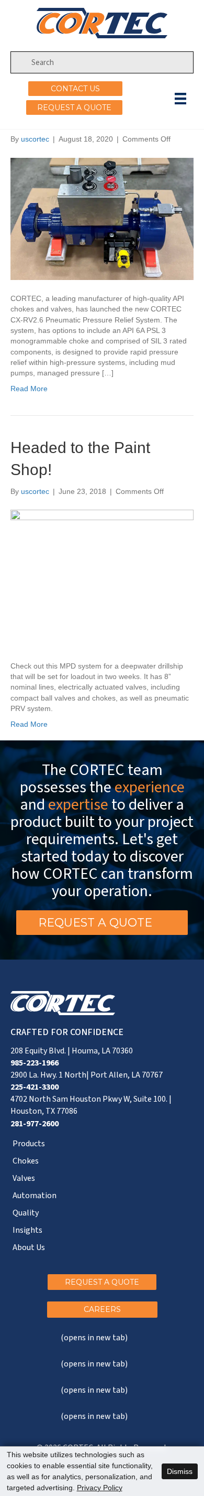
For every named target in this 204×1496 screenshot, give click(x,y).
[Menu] (180, 98)
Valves (24, 1178)
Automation (34, 1195)
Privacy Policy (99, 1487)
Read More (29, 388)
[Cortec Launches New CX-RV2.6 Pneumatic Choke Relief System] (102, 218)
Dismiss (179, 1471)
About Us (29, 1247)
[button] (75, 88)
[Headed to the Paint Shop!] (102, 578)
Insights (27, 1230)
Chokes (26, 1161)
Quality (26, 1213)
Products (29, 1143)
